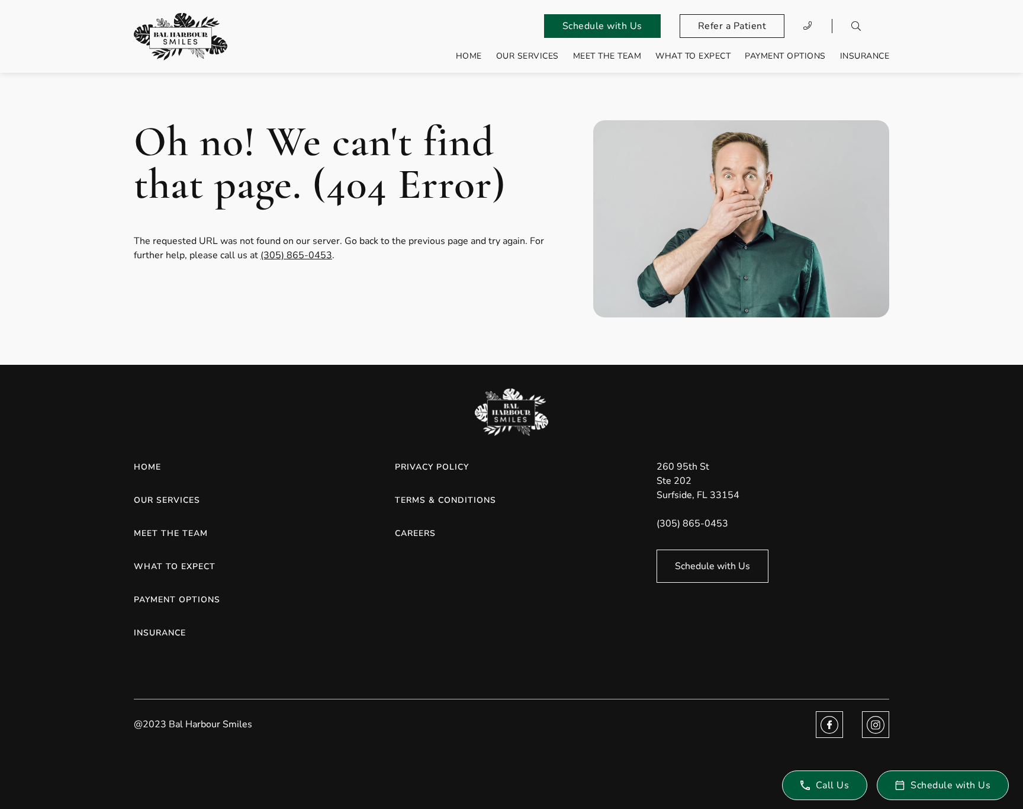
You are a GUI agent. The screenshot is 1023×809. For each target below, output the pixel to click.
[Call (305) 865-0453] (808, 26)
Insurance (865, 56)
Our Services (527, 56)
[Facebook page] (829, 724)
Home (469, 56)
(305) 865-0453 (296, 255)
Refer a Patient (732, 26)
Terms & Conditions (445, 500)
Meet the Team (607, 56)
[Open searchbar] (856, 26)
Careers (415, 533)
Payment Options (785, 56)
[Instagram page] (875, 724)
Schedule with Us (602, 26)
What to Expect (693, 56)
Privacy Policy (432, 467)
